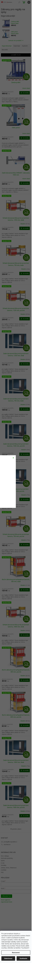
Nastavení (16, 953)
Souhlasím (23, 958)
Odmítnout (8, 958)
